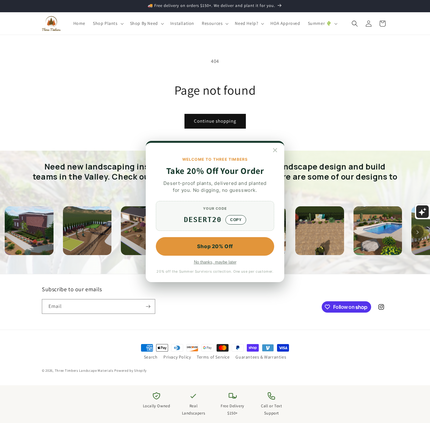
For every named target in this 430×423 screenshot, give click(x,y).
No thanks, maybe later (215, 262)
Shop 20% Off (215, 246)
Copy (235, 220)
